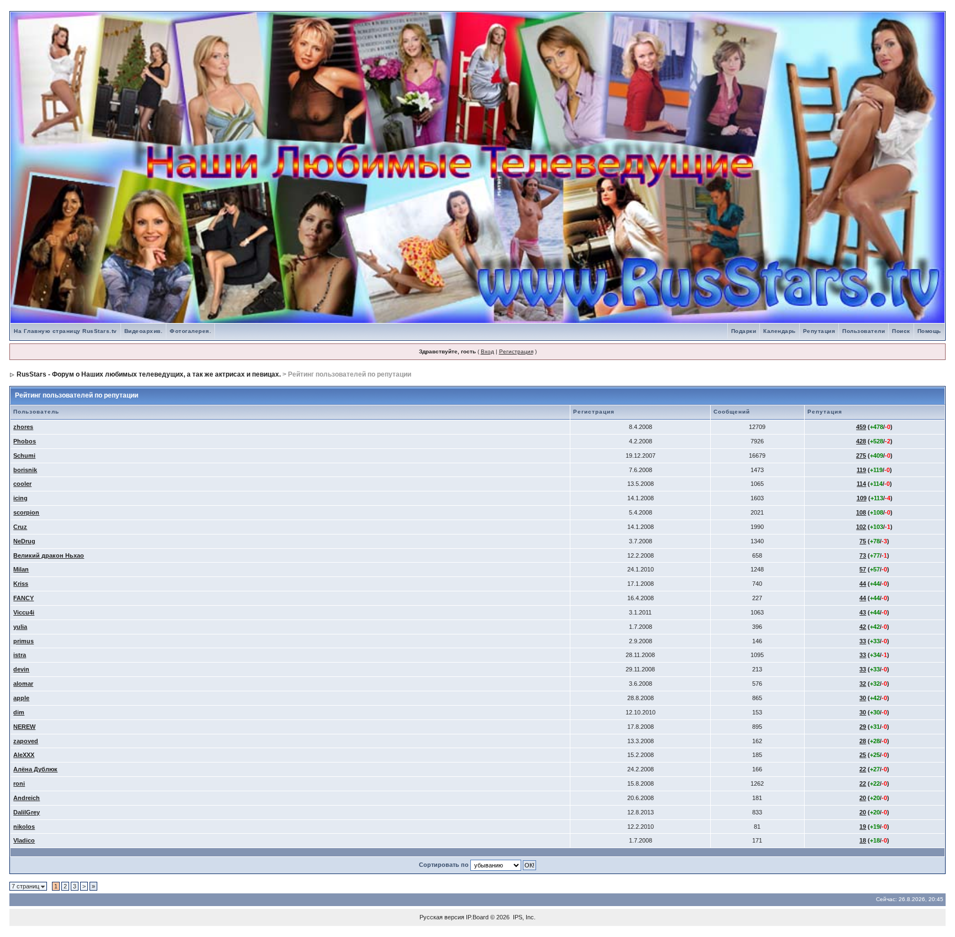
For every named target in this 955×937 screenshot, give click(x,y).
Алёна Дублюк (35, 769)
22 (862, 769)
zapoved (25, 741)
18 (862, 840)
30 (862, 698)
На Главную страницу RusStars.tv (65, 331)
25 (862, 754)
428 (861, 441)
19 (862, 826)
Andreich (26, 798)
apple (21, 698)
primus (23, 641)
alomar (23, 683)
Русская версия (441, 917)
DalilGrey (26, 812)
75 (862, 541)
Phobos (24, 441)
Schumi (24, 455)
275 (861, 455)
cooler (22, 483)
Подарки (744, 331)
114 (861, 483)
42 (862, 626)
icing (20, 498)
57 (862, 569)
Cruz (20, 526)
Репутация (819, 331)
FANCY (23, 598)
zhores (23, 426)
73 (862, 555)
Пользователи (863, 331)
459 (861, 426)
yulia (20, 626)
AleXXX (23, 754)
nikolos (24, 826)
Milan (21, 569)
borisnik (25, 470)
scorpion (26, 512)
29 (862, 726)
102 (861, 526)
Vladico (24, 840)
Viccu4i (23, 612)
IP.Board (477, 917)
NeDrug (24, 541)
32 (862, 683)
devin (21, 669)
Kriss (20, 583)
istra (19, 655)
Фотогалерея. (190, 331)
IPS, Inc (523, 917)
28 (862, 741)
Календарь (779, 331)
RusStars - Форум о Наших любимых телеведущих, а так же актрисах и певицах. (149, 374)
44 (862, 583)
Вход (487, 351)
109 (862, 498)
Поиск (901, 331)
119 (861, 470)
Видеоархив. (143, 331)
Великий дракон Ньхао (48, 555)
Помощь (929, 331)
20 (862, 798)
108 (861, 512)
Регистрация (516, 351)
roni (19, 783)
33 (862, 641)
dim (18, 712)
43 (862, 612)
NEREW (24, 726)
